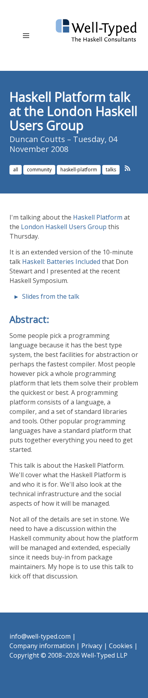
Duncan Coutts (37, 139)
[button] (25, 35)
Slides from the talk (50, 296)
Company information (42, 645)
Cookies (121, 645)
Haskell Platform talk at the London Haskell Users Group (73, 111)
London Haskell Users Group (64, 226)
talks (111, 169)
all (15, 169)
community (39, 169)
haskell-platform (78, 169)
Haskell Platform (97, 217)
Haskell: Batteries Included (61, 261)
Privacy (91, 645)
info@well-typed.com (40, 636)
